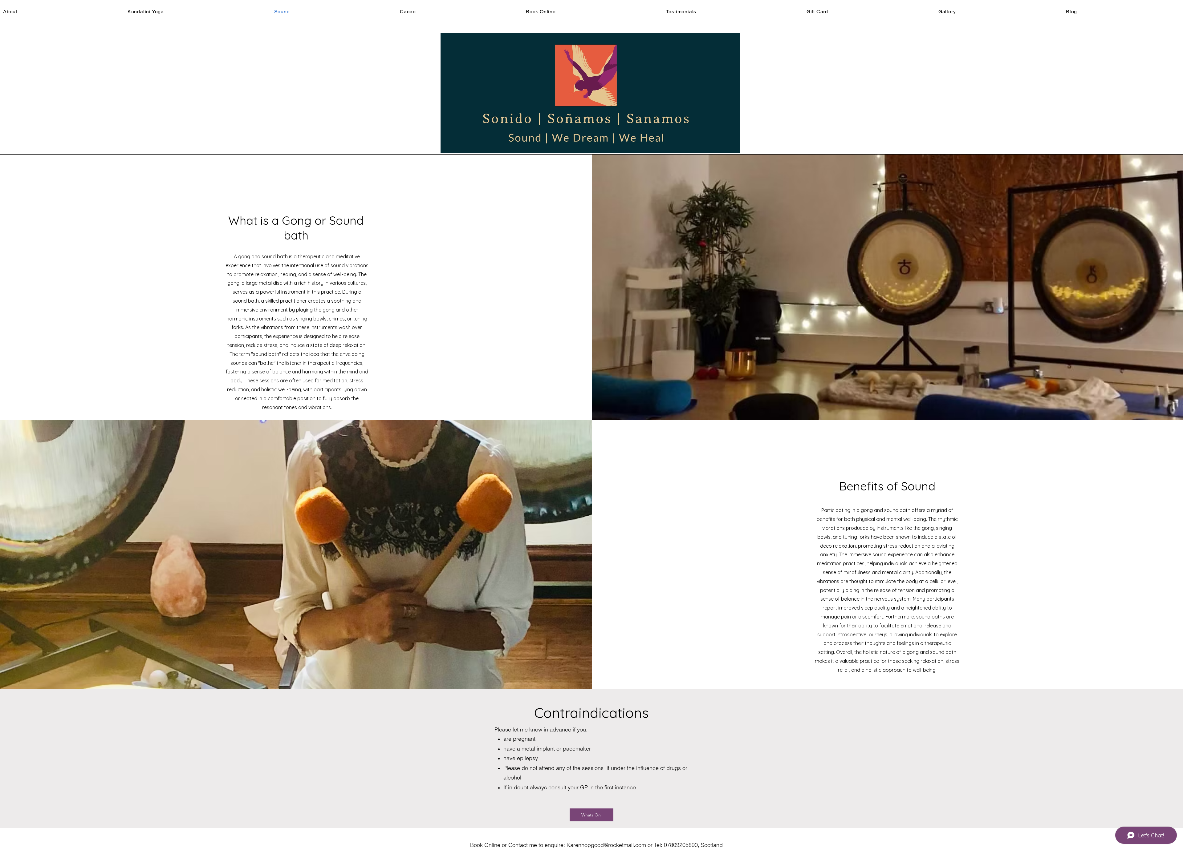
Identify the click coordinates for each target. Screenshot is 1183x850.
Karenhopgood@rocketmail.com (606, 844)
